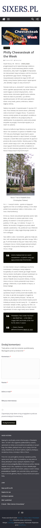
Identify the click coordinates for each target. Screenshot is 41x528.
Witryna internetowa (9, 401)
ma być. (10, 286)
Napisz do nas (6, 492)
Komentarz (6, 356)
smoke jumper (25, 64)
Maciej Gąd (18, 60)
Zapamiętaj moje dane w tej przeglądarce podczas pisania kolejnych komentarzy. (19, 415)
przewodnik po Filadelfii (9, 471)
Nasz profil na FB (7, 488)
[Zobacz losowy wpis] (37, 19)
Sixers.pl (4, 440)
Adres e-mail (7, 392)
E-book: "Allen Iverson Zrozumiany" (13, 504)
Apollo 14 (25, 71)
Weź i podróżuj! (7, 500)
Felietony (6, 48)
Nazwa (5, 382)
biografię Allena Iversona (20, 464)
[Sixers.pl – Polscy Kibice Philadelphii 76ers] (4, 19)
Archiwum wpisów (7, 496)
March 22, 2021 (28, 329)
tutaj (3, 476)
